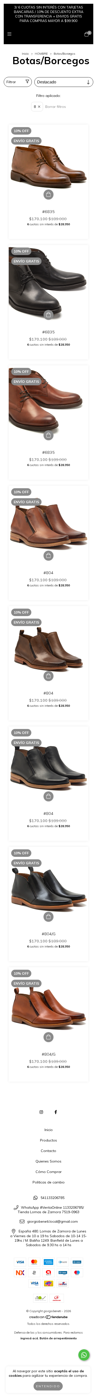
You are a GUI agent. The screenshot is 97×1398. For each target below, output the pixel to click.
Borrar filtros (55, 106)
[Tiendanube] (49, 1318)
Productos (48, 1140)
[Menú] (10, 34)
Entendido (48, 1386)
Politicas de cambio (49, 1182)
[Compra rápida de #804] (48, 556)
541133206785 (52, 1197)
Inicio (25, 53)
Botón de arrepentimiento (58, 1338)
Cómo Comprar (49, 1171)
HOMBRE (41, 53)
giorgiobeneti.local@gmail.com (52, 1221)
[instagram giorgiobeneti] (41, 1112)
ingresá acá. (29, 1338)
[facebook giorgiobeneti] (55, 1112)
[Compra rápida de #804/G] (48, 917)
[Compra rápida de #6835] (48, 195)
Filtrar (11, 82)
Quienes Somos (48, 1161)
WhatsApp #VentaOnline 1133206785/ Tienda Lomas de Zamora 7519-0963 (51, 1209)
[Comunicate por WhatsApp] (84, 1355)
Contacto (48, 1151)
